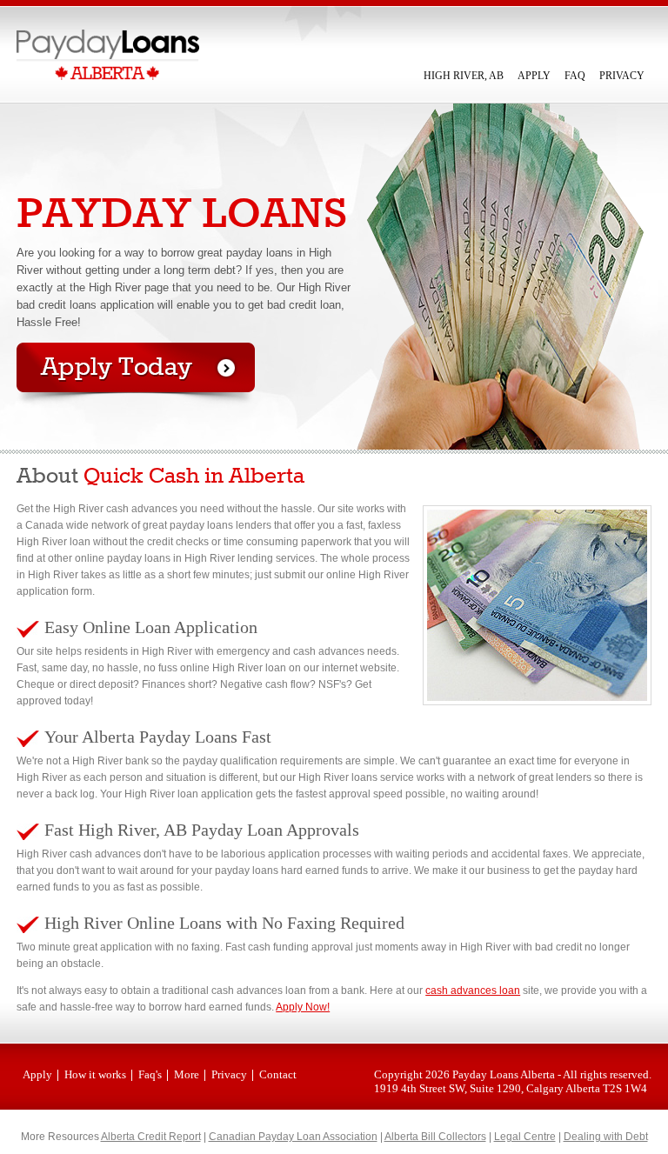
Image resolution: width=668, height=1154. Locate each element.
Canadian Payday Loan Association (293, 1137)
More (186, 1074)
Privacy (622, 76)
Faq (574, 76)
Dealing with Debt (606, 1137)
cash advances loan (472, 990)
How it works (95, 1074)
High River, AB (464, 76)
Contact (278, 1074)
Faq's (150, 1074)
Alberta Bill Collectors (435, 1137)
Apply (534, 76)
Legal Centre (525, 1137)
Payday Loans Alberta (503, 1074)
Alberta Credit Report (151, 1137)
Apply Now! (303, 1007)
